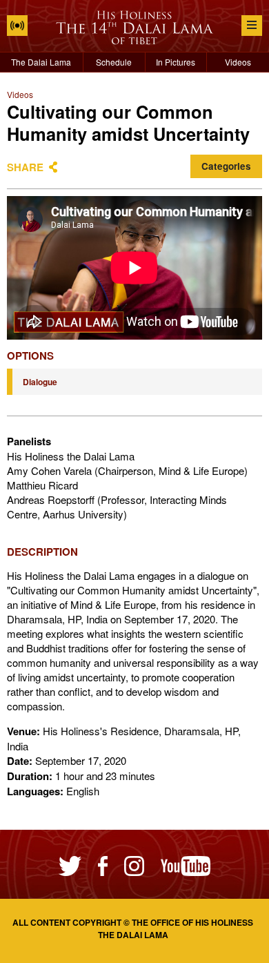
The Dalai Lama (41, 62)
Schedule (114, 62)
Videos (238, 62)
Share (25, 167)
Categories (226, 166)
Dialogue (40, 382)
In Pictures (175, 62)
